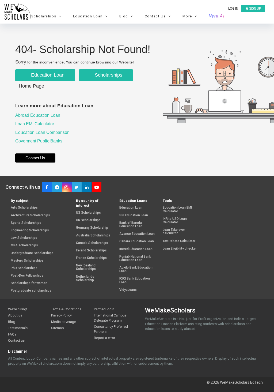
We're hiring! (17, 309)
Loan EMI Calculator (35, 124)
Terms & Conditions (66, 309)
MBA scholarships (24, 245)
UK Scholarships (88, 220)
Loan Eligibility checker (180, 248)
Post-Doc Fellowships (27, 275)
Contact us (16, 340)
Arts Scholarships (24, 207)
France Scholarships (91, 258)
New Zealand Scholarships (86, 267)
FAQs (12, 334)
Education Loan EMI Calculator (177, 209)
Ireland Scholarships (91, 250)
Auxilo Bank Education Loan (136, 269)
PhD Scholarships (24, 268)
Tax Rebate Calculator (179, 241)
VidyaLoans (128, 290)
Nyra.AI (217, 16)
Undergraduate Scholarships (32, 253)
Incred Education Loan (136, 249)
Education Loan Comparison (43, 132)
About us (15, 315)
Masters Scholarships (27, 260)
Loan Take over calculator (174, 231)
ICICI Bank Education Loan (134, 280)
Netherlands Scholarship (85, 278)
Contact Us (35, 158)
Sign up (254, 8)
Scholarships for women (29, 283)
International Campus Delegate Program (110, 317)
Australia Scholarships (93, 235)
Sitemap (57, 328)
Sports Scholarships (26, 223)
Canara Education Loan (136, 241)
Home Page (31, 86)
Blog (11, 322)
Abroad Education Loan (38, 115)
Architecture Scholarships (30, 215)
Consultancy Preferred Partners (111, 329)
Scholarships (107, 75)
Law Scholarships (24, 238)
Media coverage (63, 322)
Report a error (104, 338)
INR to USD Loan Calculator (175, 220)
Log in (233, 8)
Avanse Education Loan (137, 234)
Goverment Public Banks (39, 141)
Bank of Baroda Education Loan (130, 224)
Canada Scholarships (92, 243)
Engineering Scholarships (30, 230)
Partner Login (104, 309)
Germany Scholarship (92, 227)
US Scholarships (88, 212)
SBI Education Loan (133, 215)
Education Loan (47, 75)
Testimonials (18, 328)
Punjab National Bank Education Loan (135, 258)
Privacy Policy (61, 315)
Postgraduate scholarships (31, 290)
